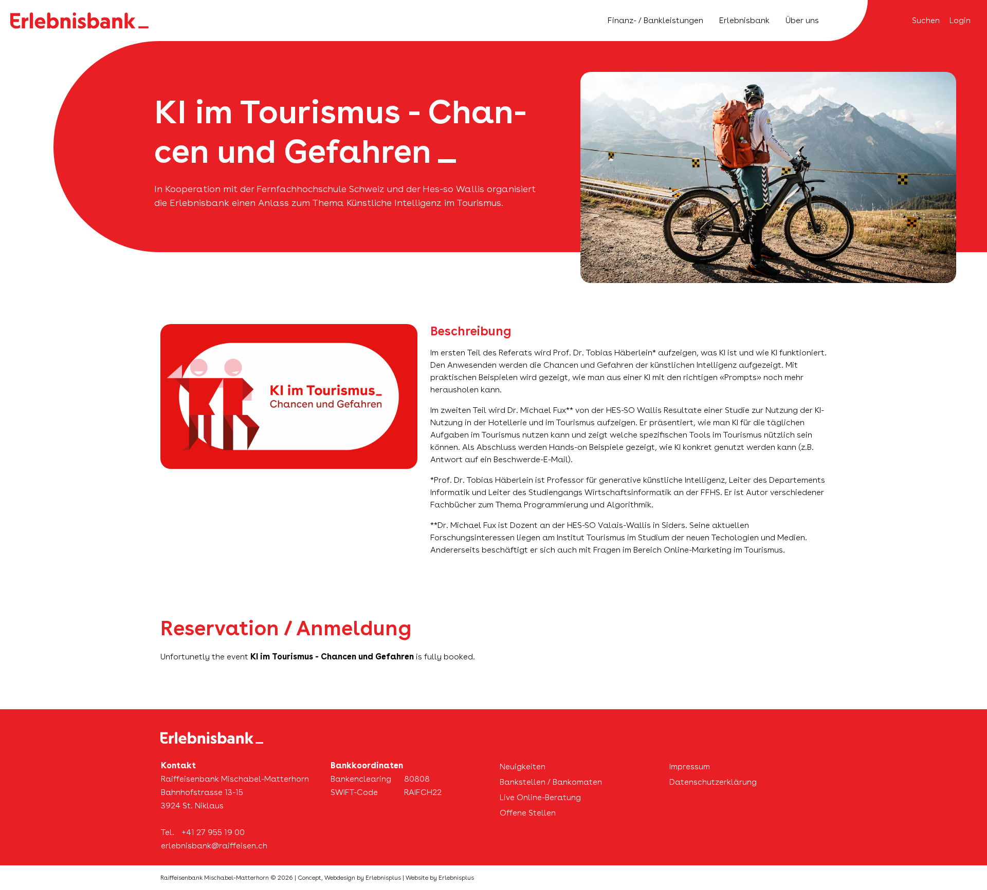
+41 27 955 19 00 (213, 832)
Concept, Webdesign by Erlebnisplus (349, 877)
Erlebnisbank (744, 20)
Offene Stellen (528, 813)
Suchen (926, 20)
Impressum (689, 766)
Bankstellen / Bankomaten (551, 782)
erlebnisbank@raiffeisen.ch (214, 845)
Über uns (802, 20)
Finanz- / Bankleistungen (655, 20)
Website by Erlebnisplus (440, 877)
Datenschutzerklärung (713, 782)
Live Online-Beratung (540, 797)
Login (960, 20)
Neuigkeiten (522, 766)
